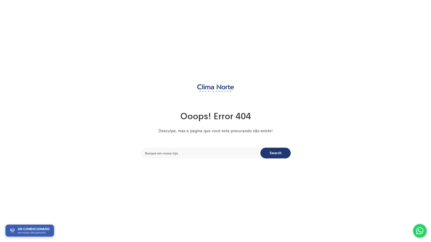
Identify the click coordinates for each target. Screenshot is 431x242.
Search (275, 153)
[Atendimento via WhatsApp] (420, 231)
